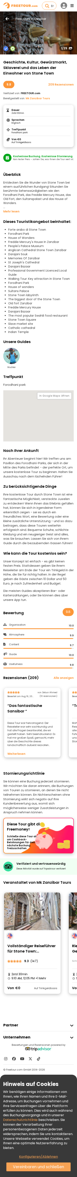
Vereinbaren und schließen (38, 1167)
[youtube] (22, 1058)
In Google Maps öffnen (54, 395)
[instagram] (5, 1058)
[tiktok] (38, 1058)
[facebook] (13, 1058)
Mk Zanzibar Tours (38, 98)
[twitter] (30, 1058)
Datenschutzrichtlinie (20, 1119)
